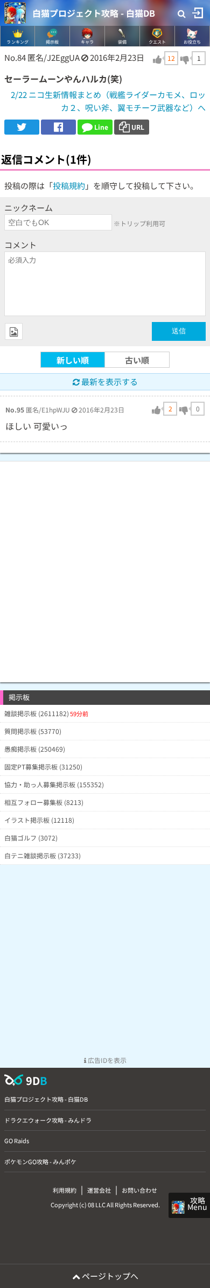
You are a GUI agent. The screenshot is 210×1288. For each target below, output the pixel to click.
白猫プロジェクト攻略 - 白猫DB (93, 12)
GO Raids (16, 1140)
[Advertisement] (105, 566)
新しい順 (73, 360)
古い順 (137, 360)
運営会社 (99, 1190)
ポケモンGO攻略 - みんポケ (40, 1161)
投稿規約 (69, 185)
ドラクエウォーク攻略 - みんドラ (48, 1120)
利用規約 (64, 1190)
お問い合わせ (139, 1190)
